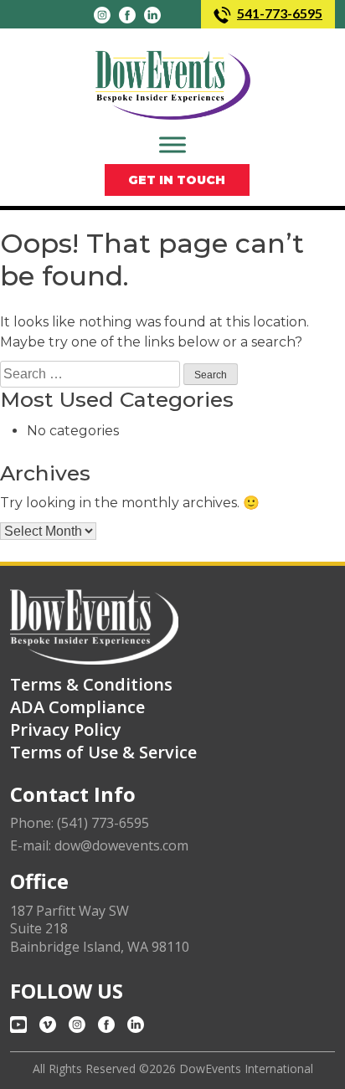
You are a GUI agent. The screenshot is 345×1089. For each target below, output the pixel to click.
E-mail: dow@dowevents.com (99, 846)
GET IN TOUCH (176, 179)
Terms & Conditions (91, 684)
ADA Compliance (77, 707)
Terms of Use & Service (103, 752)
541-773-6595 (279, 13)
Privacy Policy (65, 729)
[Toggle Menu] (172, 144)
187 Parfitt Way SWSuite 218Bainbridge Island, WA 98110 (99, 929)
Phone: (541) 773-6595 (79, 823)
